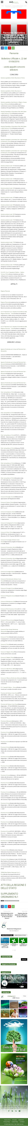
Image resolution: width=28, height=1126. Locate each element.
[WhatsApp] (13, 48)
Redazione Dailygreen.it (13, 44)
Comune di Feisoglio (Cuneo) (8, 588)
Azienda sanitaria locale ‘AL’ (7, 165)
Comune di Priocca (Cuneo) (7, 620)
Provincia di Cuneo (5, 732)
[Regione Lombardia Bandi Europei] (14, 940)
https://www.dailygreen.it (14, 930)
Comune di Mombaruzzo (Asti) (8, 601)
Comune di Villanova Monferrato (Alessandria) (12, 678)
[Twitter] (5, 48)
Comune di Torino (5, 637)
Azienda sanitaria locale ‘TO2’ (8, 220)
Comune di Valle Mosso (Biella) (8, 668)
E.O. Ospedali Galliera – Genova (9, 687)
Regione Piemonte (5, 291)
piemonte (17, 900)
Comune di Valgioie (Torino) (7, 652)
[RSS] (12, 1111)
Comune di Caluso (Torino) (7, 502)
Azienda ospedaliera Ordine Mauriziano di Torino (13, 78)
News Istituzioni (8, 5)
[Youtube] (19, 1111)
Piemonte (14, 53)
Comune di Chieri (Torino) (7, 532)
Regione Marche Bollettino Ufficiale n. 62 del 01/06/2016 (21, 915)
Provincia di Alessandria (6, 721)
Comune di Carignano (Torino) (8, 511)
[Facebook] (2, 48)
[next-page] (15, 950)
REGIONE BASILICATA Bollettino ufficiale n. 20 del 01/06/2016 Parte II (7, 916)
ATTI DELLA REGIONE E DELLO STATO (13, 886)
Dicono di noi (7, 1119)
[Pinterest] (9, 48)
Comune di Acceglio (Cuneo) (8, 496)
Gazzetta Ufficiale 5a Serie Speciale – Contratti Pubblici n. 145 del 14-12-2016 (5, 945)
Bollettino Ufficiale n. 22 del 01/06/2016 (14, 60)
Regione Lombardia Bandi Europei (14, 944)
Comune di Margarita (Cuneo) (8, 595)
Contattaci (22, 1121)
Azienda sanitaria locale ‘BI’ (7, 205)
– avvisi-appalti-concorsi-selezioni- (14, 68)
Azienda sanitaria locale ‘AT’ (8, 197)
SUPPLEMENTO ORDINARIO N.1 (9, 895)
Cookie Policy (15, 1121)
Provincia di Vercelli (5, 850)
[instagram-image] (5, 1004)
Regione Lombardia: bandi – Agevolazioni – (23, 944)
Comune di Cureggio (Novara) (8, 571)
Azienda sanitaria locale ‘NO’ (8, 214)
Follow (24, 996)
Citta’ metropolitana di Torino (8, 392)
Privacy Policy (7, 1121)
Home (2, 5)
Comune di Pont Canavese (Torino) (9, 609)
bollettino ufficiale (9, 900)
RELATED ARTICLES (7, 935)
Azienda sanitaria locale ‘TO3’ (8, 264)
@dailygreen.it (11, 996)
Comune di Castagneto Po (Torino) (9, 523)
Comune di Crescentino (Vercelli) (9, 547)
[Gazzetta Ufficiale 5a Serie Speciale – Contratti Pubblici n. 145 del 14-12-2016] (5, 940)
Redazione (21, 1119)
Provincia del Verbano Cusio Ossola (9, 693)
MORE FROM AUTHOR (20, 935)
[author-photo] (14, 925)
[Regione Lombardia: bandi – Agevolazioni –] (23, 940)
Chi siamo (14, 1119)
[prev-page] (13, 950)
